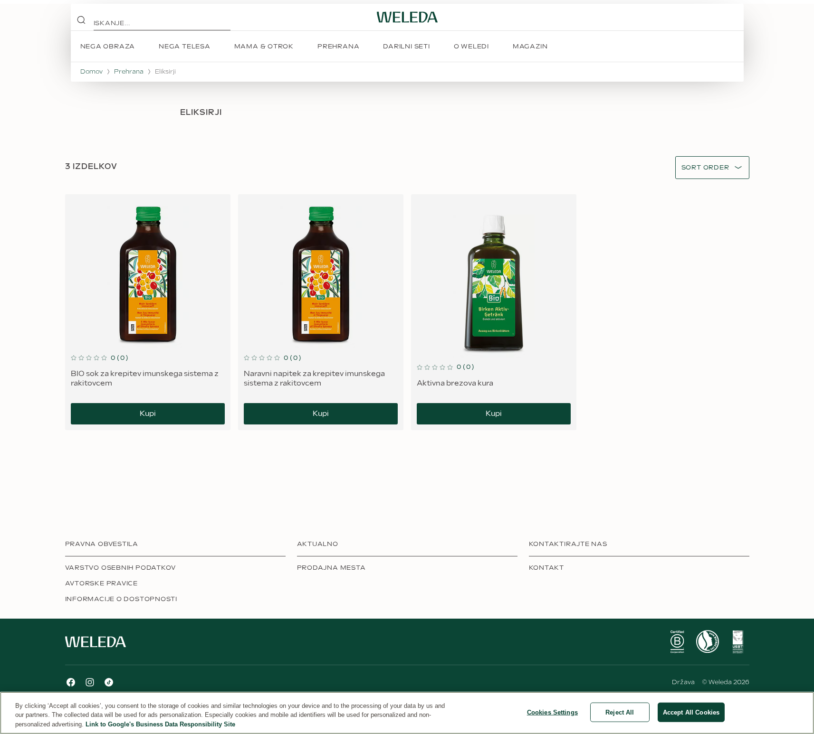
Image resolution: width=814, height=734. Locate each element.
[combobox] (705, 168)
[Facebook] (71, 682)
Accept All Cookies (691, 711)
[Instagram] (90, 682)
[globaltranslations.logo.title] (407, 17)
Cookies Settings (552, 711)
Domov (91, 71)
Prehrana (129, 71)
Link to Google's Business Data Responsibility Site (160, 724)
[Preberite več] (677, 641)
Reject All (619, 711)
